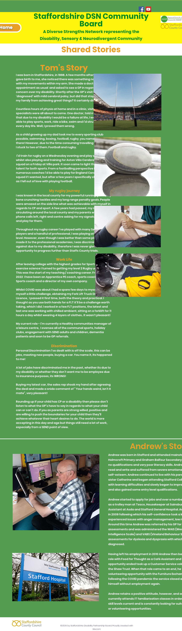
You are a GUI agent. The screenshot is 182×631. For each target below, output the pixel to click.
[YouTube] (148, 9)
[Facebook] (141, 9)
